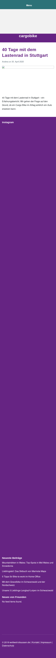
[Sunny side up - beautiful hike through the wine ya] (28, 462)
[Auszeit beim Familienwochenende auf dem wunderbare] (28, 144)
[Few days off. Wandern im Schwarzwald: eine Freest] (28, 179)
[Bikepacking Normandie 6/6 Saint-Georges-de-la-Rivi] (28, 533)
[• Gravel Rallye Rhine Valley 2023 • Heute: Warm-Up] (28, 498)
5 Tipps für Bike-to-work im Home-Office (21, 576)
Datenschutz (8, 645)
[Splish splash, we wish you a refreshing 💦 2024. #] (28, 321)
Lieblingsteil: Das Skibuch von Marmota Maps (24, 571)
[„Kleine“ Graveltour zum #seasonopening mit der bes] (28, 250)
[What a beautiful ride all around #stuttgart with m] (28, 427)
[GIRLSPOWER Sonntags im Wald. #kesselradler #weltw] (28, 392)
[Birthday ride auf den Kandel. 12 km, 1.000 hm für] (28, 215)
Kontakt (35, 642)
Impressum (46, 642)
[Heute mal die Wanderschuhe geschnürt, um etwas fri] (28, 285)
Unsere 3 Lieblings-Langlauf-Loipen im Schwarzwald (27, 590)
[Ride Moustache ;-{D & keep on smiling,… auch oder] (28, 356)
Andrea (5, 61)
